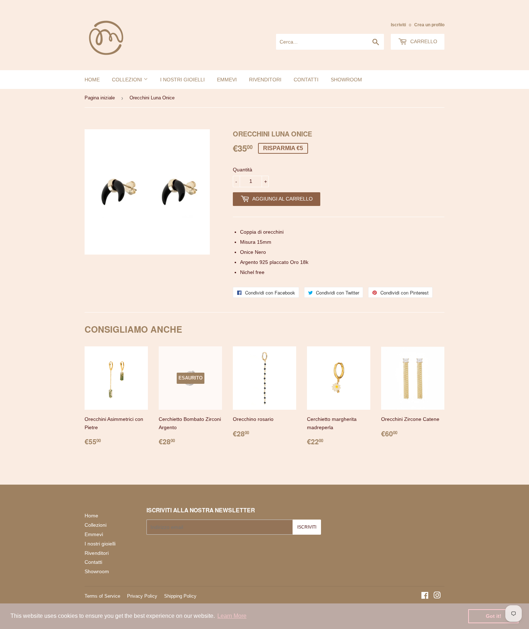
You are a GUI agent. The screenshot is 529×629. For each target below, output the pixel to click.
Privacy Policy (142, 596)
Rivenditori (265, 79)
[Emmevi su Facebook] (425, 596)
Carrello (423, 41)
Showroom (346, 79)
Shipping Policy (180, 596)
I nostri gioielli (182, 79)
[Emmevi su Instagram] (437, 596)
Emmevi (227, 79)
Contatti (306, 79)
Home (92, 79)
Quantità (242, 169)
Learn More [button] (232, 616)
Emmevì (94, 534)
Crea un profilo (429, 24)
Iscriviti (398, 24)
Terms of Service (102, 596)
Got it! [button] (493, 616)
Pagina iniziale (100, 97)
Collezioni (128, 79)
